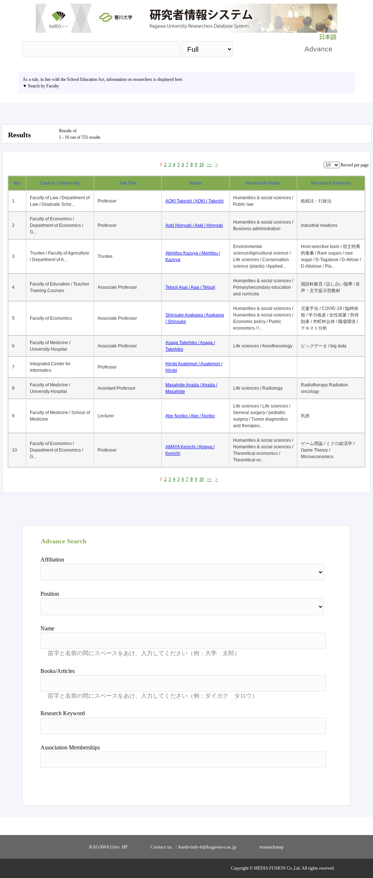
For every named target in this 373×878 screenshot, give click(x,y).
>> (209, 164)
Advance (319, 49)
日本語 (328, 37)
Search (265, 49)
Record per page (355, 165)
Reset (307, 784)
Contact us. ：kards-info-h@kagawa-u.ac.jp (193, 847)
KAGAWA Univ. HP (108, 847)
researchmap (271, 847)
